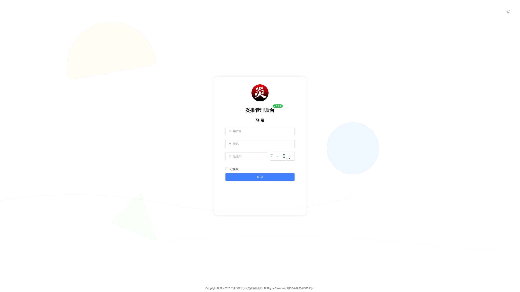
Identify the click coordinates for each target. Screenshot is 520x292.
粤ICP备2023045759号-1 (301, 288)
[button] (508, 12)
